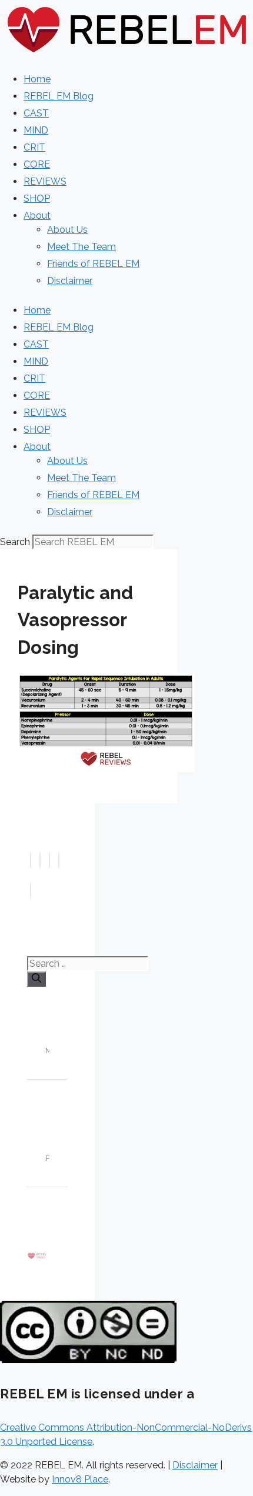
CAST (36, 113)
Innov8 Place (80, 1479)
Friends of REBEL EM (93, 263)
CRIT (34, 147)
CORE (37, 164)
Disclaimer (69, 280)
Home (37, 79)
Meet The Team (81, 246)
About (37, 215)
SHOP (37, 198)
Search (15, 541)
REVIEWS (45, 181)
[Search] (36, 979)
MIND (36, 130)
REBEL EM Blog (59, 96)
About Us (67, 229)
